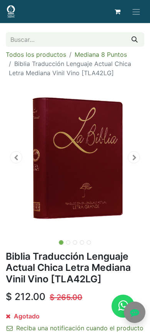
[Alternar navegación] (136, 11)
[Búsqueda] (134, 39)
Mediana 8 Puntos (101, 54)
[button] (16, 157)
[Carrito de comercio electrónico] (117, 11)
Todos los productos (36, 54)
